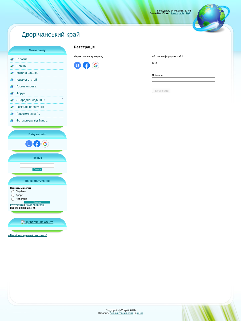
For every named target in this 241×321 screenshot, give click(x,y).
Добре (19, 195)
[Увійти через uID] (28, 143)
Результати (17, 205)
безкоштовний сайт (121, 313)
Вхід (188, 13)
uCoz (140, 313)
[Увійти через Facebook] (36, 143)
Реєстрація (177, 13)
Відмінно (21, 191)
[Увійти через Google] (45, 144)
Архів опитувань (35, 205)
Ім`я (154, 62)
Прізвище (157, 75)
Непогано (21, 198)
